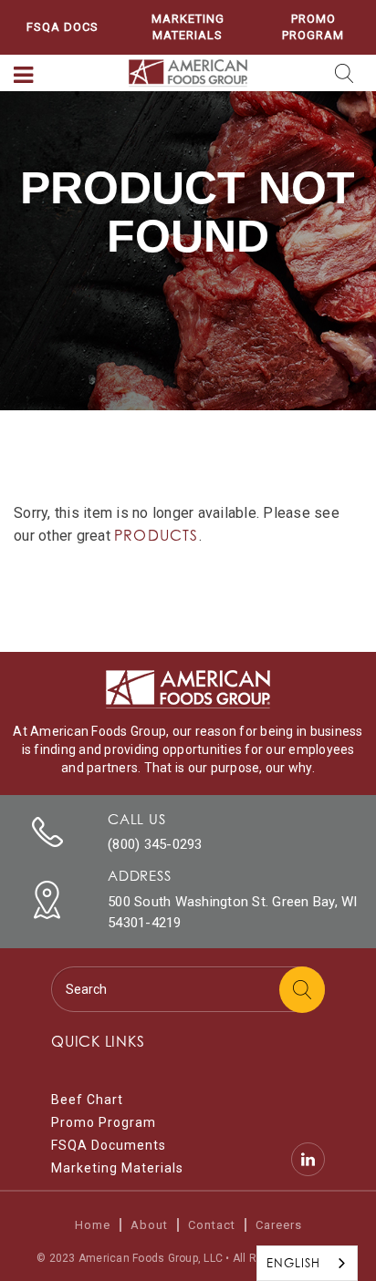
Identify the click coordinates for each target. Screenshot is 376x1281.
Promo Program (313, 27)
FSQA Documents (108, 1145)
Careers (279, 1225)
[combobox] (307, 1263)
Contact (211, 1225)
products (156, 535)
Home (92, 1225)
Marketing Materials (188, 27)
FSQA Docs (62, 27)
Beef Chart (87, 1099)
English (293, 1262)
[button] (24, 76)
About (149, 1225)
